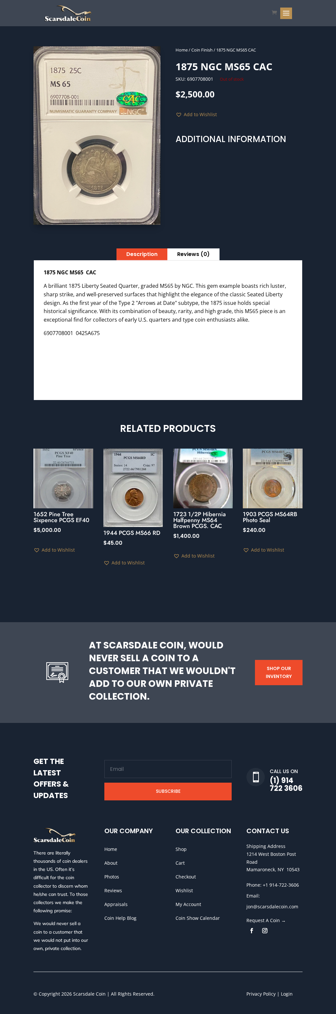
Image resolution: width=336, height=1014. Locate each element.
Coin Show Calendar (198, 918)
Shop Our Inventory (279, 672)
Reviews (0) (193, 254)
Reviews (113, 890)
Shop (181, 849)
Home (182, 50)
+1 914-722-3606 (281, 885)
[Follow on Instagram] (265, 930)
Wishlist (184, 890)
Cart (180, 863)
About (110, 863)
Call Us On (284, 771)
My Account (188, 904)
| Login (284, 994)
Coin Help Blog (120, 918)
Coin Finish (202, 50)
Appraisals (116, 904)
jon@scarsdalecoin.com (272, 906)
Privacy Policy (261, 994)
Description (142, 254)
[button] (196, 114)
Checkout (186, 877)
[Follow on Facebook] (251, 930)
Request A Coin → (266, 920)
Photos (111, 877)
